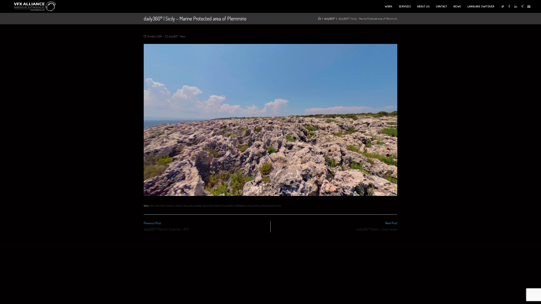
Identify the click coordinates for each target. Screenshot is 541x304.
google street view (177, 205)
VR (279, 205)
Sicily (249, 205)
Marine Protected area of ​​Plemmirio (214, 205)
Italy (191, 205)
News (182, 36)
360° (151, 205)
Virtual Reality (269, 205)
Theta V (256, 205)
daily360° (173, 36)
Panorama (240, 205)
